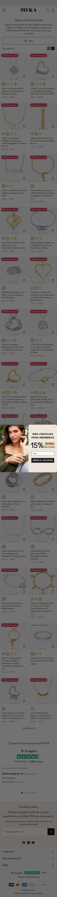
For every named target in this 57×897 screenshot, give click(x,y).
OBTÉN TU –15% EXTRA (43, 460)
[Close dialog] (54, 427)
